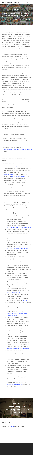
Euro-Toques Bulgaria (10, 2)
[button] (30, 2)
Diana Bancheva (8, 19)
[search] (26, 2)
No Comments (26, 19)
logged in (11, 426)
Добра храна (16, 9)
